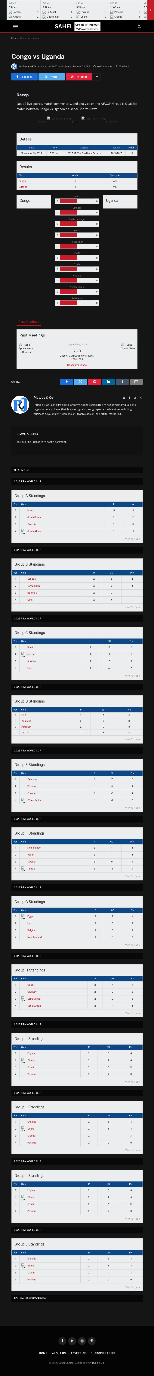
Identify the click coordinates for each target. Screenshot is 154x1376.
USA (23, 715)
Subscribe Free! (103, 1353)
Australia (26, 721)
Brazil (30, 647)
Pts (132, 572)
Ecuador (31, 786)
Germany (32, 779)
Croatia (31, 1067)
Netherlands (34, 847)
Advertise (78, 1353)
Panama (31, 1074)
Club (23, 504)
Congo (22, 181)
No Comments (104, 66)
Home (14, 38)
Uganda (23, 186)
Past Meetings (28, 322)
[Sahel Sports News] (77, 26)
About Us (59, 1353)
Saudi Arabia (34, 1005)
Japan (30, 854)
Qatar (30, 599)
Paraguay (26, 726)
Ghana (30, 1060)
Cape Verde (33, 998)
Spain (30, 984)
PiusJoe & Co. (97, 1362)
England (31, 1053)
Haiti (29, 668)
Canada (31, 578)
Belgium (31, 930)
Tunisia (31, 868)
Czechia (31, 524)
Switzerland (33, 585)
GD (111, 572)
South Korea (34, 517)
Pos (15, 504)
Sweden (31, 861)
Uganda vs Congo (77, 365)
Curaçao (31, 793)
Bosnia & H (33, 592)
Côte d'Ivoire (34, 800)
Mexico (31, 510)
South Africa (34, 531)
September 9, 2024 (77, 344)
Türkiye (25, 732)
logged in (37, 441)
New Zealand (34, 937)
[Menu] (15, 26)
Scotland (32, 661)
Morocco (32, 654)
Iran (29, 923)
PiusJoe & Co (29, 66)
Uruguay (31, 991)
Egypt (30, 916)
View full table (132, 539)
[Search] (139, 26)
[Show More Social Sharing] (96, 76)
